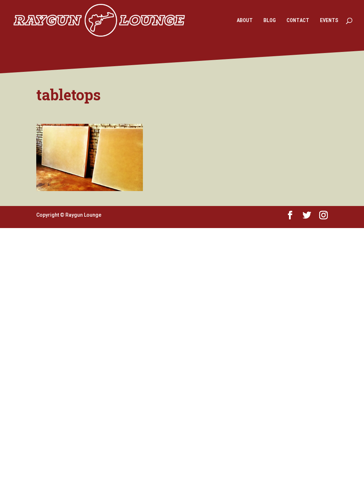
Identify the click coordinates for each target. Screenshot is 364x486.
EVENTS (329, 20)
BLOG (269, 20)
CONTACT (298, 20)
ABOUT (245, 20)
